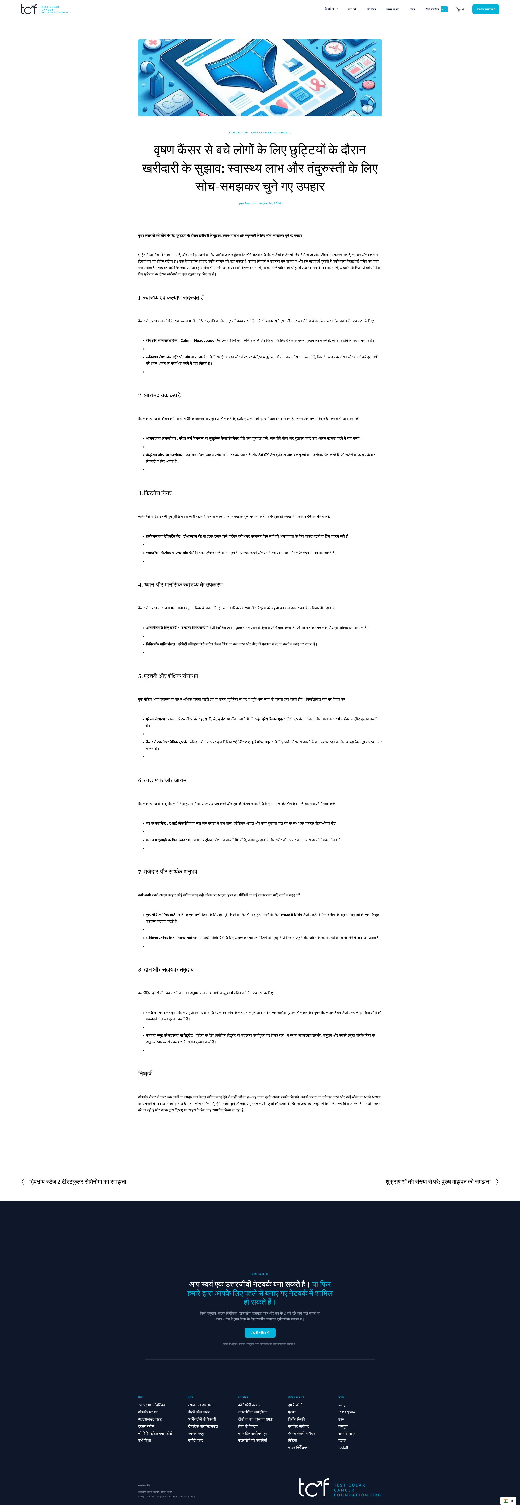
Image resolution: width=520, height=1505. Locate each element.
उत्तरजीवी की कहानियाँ (252, 1440)
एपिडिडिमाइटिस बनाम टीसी (155, 1433)
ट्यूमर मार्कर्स (146, 1426)
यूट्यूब (342, 1440)
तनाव (412, 9)
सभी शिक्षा (144, 1440)
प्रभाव (292, 1412)
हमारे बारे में (295, 1405)
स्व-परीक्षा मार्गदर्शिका (151, 1405)
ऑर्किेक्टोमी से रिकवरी (202, 1419)
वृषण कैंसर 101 (248, 203)
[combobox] (508, 1501)
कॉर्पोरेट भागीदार (298, 1426)
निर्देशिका (371, 9)
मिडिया (292, 1440)
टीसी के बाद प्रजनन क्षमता (255, 1419)
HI (511, 1501)
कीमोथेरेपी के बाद (249, 1405)
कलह (341, 1405)
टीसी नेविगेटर (432, 9)
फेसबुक (343, 1426)
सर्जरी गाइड (195, 1440)
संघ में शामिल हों (260, 1333)
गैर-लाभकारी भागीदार (301, 1433)
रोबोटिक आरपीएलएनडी (203, 1426)
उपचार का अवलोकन (201, 1405)
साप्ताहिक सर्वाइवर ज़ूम (252, 1433)
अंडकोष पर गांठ (148, 1412)
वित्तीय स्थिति (296, 1419)
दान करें (352, 9)
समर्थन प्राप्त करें (486, 9)
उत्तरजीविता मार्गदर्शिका (252, 1412)
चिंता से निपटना (248, 1426)
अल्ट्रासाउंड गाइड (150, 1419)
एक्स (341, 1419)
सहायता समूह (346, 1433)
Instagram (346, 1412)
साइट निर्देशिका (298, 1447)
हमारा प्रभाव (392, 9)
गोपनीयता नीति (144, 1485)
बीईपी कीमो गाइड (199, 1412)
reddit (343, 1447)
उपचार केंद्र (196, 1433)
